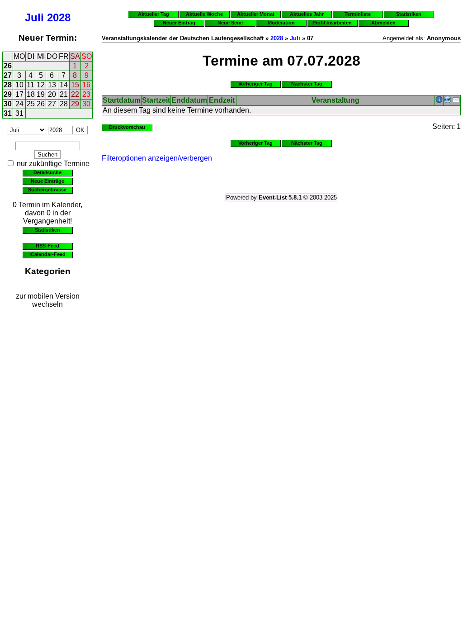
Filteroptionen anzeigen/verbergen (157, 158)
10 (19, 85)
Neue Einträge (47, 181)
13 (52, 85)
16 (86, 85)
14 (64, 85)
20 (52, 94)
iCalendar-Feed (47, 254)
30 (8, 104)
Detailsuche (47, 172)
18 (31, 94)
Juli (34, 17)
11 (30, 85)
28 (8, 85)
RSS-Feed (47, 245)
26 (8, 66)
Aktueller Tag (153, 14)
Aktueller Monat (255, 14)
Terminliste (358, 14)
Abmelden (383, 22)
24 (19, 104)
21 (64, 94)
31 (8, 113)
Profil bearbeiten (332, 22)
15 (75, 85)
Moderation (281, 22)
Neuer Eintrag (179, 22)
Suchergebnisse (47, 189)
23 (86, 94)
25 (31, 104)
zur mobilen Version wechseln (48, 300)
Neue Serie (230, 22)
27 (8, 75)
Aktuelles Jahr (307, 14)
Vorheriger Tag (255, 83)
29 (8, 94)
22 (75, 94)
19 (41, 94)
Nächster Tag (306, 83)
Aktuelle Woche (204, 14)
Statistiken (47, 230)
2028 (59, 17)
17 (19, 94)
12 (41, 85)
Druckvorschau (127, 127)
